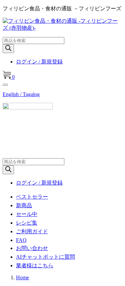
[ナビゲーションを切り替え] (5, 85)
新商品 (24, 205)
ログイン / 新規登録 (39, 61)
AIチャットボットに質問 (45, 257)
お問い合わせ (32, 248)
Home (22, 277)
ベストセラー (32, 197)
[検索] (8, 48)
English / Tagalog (21, 94)
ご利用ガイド (32, 231)
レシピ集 (26, 223)
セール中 (26, 214)
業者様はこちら (34, 265)
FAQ (21, 240)
